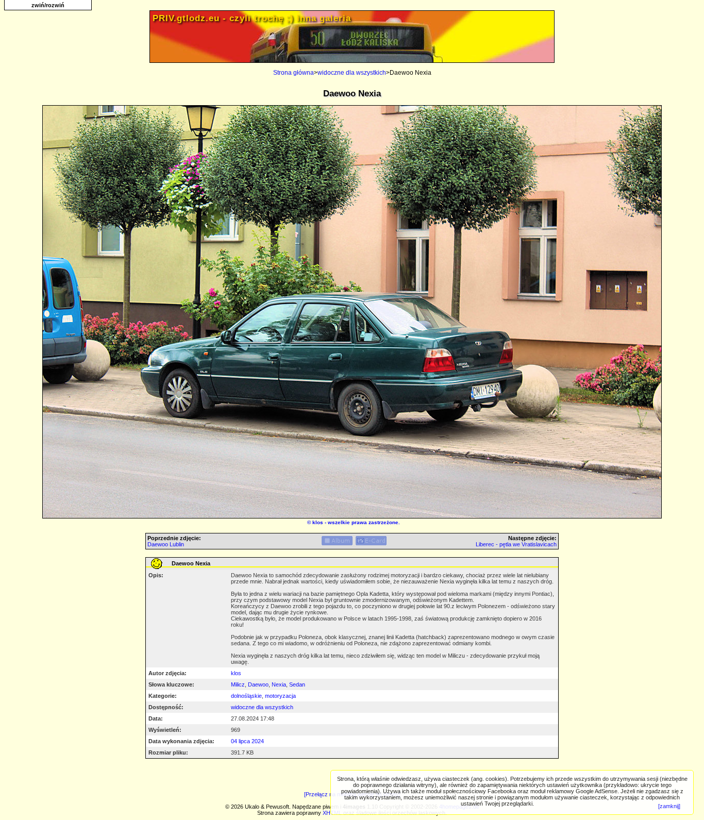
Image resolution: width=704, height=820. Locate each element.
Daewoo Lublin (165, 544)
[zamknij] (669, 806)
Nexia (279, 684)
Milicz (238, 684)
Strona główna (293, 72)
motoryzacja (280, 696)
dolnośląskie (246, 696)
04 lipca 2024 (247, 741)
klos (317, 522)
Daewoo (258, 684)
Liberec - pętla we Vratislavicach (516, 544)
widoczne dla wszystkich (351, 72)
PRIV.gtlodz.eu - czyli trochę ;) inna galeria (252, 18)
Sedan (297, 684)
